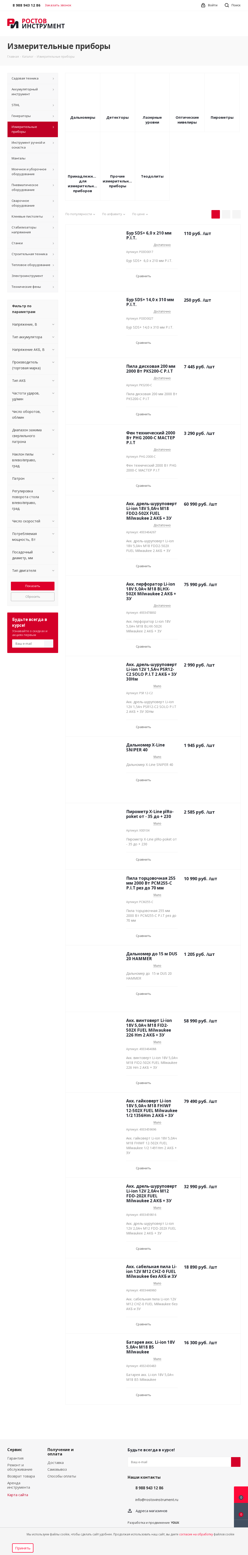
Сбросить (32, 596)
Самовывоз (57, 1469)
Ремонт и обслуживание (19, 1467)
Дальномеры (82, 117)
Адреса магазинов (151, 1510)
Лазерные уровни (152, 120)
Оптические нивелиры (187, 120)
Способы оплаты (61, 1476)
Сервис (14, 1449)
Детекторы (117, 117)
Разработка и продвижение (149, 1522)
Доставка (55, 1462)
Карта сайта (17, 1494)
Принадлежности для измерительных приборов (83, 183)
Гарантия (15, 1458)
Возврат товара (21, 1476)
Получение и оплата (60, 1452)
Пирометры (222, 117)
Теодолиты (152, 176)
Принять (23, 1548)
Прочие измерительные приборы (117, 181)
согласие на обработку (196, 1534)
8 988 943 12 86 (149, 1488)
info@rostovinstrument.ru (156, 1499)
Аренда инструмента (18, 1485)
